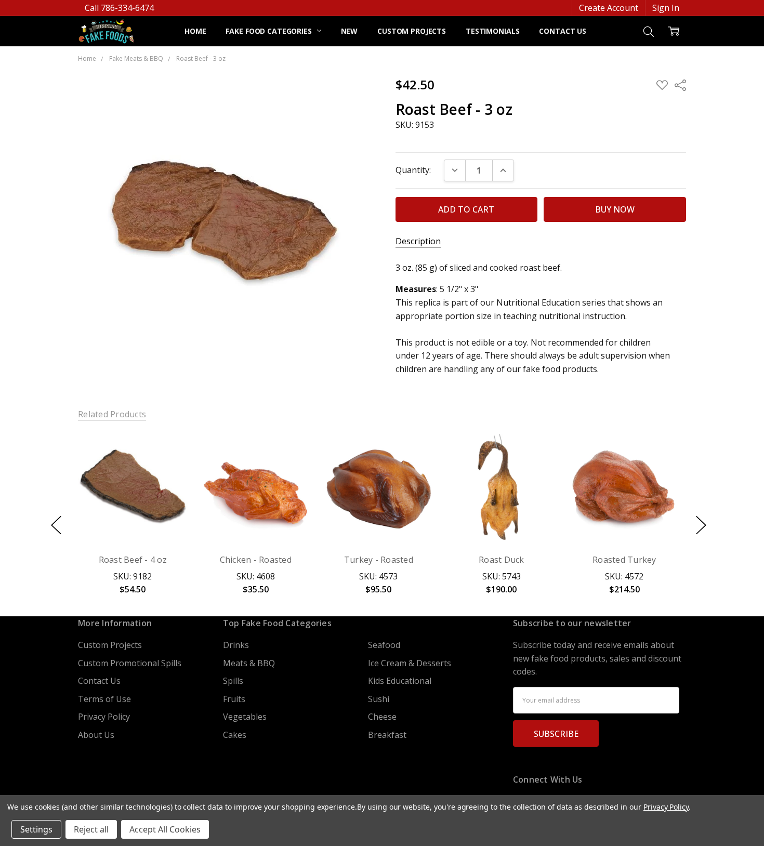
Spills (233, 680)
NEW (349, 31)
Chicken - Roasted (256, 559)
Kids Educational (399, 680)
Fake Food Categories (269, 31)
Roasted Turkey (624, 559)
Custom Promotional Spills (129, 663)
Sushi (378, 699)
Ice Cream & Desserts (409, 663)
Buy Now (132, 518)
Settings (36, 829)
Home (195, 31)
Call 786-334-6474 (119, 8)
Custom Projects (411, 31)
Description (418, 241)
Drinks (236, 645)
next (701, 525)
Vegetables (245, 716)
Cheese (382, 716)
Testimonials (492, 31)
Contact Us (562, 31)
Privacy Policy (104, 716)
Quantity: (413, 170)
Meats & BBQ (249, 663)
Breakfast (387, 735)
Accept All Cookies (165, 829)
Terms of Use (104, 699)
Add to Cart (132, 492)
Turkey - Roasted (378, 559)
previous (56, 525)
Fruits (234, 699)
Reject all (91, 829)
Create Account (608, 8)
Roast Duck (501, 559)
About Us (96, 735)
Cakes (234, 735)
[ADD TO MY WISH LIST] (167, 470)
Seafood (384, 645)
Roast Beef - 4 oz (133, 559)
